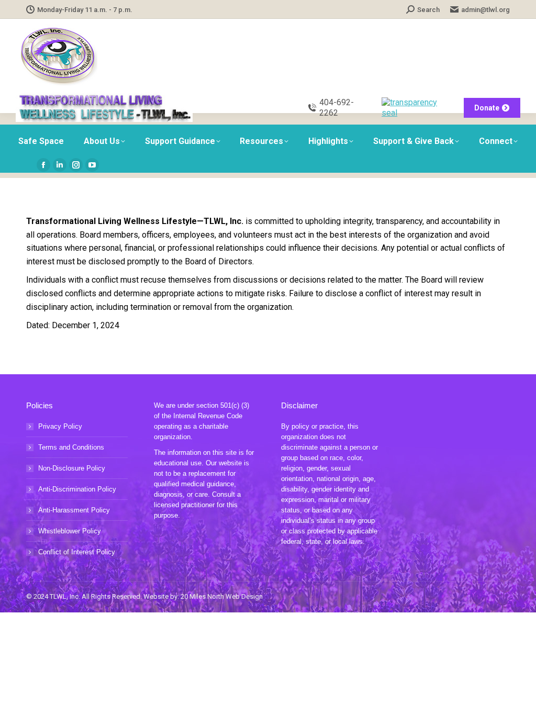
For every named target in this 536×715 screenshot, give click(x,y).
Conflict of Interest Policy (76, 552)
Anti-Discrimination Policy (77, 489)
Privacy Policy (60, 426)
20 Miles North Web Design (222, 596)
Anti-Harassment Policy (74, 510)
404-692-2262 (336, 107)
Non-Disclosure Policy (71, 468)
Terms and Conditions (71, 447)
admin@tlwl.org (485, 10)
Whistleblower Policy (69, 531)
